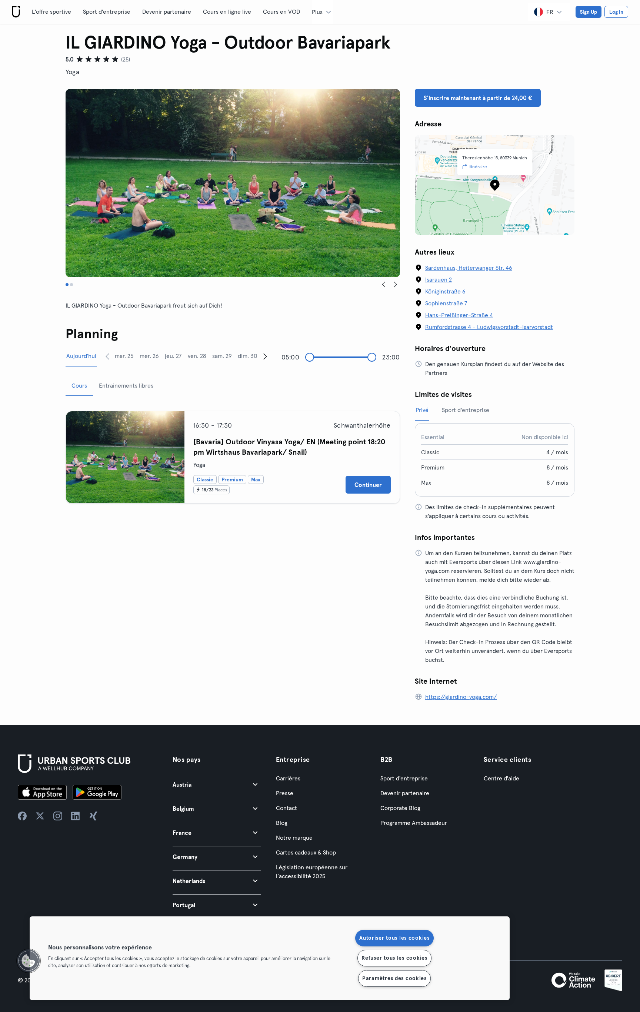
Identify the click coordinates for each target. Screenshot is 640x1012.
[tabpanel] (233, 454)
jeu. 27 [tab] (173, 355)
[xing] (93, 816)
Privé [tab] (422, 410)
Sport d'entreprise (106, 11)
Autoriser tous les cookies (394, 938)
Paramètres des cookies (394, 978)
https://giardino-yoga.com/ (461, 696)
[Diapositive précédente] (383, 284)
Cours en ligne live (227, 11)
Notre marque (294, 837)
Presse (284, 793)
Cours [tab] (79, 385)
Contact (286, 808)
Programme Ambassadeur (413, 822)
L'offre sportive (51, 11)
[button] (217, 784)
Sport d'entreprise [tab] (465, 410)
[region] (270, 958)
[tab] (67, 284)
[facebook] (22, 816)
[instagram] (57, 816)
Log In (616, 12)
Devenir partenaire (166, 11)
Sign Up (588, 12)
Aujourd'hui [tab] (81, 355)
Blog (281, 822)
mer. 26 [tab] (149, 355)
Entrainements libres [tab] (126, 385)
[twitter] (40, 816)
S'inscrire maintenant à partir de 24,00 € (478, 98)
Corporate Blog (400, 808)
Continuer (368, 484)
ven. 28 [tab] (197, 355)
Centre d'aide (501, 778)
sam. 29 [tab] (222, 355)
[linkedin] (75, 816)
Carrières (288, 778)
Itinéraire (478, 166)
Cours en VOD (281, 11)
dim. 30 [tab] (247, 355)
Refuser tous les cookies (394, 958)
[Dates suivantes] (265, 356)
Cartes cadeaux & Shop (306, 852)
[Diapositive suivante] (395, 284)
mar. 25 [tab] (124, 355)
